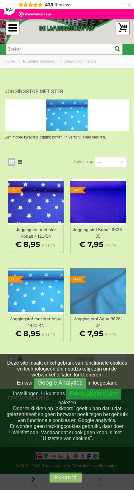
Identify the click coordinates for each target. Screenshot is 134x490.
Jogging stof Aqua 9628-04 (98, 322)
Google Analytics (60, 382)
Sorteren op (83, 162)
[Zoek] (117, 49)
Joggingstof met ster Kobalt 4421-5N (36, 233)
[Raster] (11, 162)
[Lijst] (20, 162)
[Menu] (12, 28)
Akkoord (65, 477)
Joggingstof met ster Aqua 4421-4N (36, 322)
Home (10, 61)
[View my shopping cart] (122, 28)
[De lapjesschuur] (67, 28)
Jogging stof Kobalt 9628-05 (98, 233)
